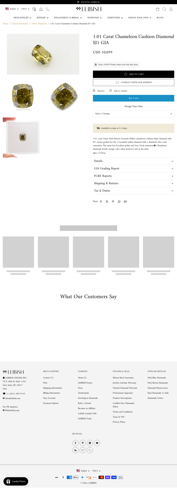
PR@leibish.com (12, 410)
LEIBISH (92, 483)
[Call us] (47, 9)
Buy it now (133, 98)
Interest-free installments (90, 2)
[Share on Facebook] (101, 201)
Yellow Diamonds (39, 24)
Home (5, 24)
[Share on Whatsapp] (119, 201)
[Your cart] (157, 9)
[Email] (83, 450)
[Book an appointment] (34, 9)
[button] (133, 74)
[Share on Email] (125, 201)
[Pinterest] (83, 443)
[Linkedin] (75, 450)
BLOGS (160, 18)
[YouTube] (97, 443)
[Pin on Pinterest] (113, 201)
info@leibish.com (12, 398)
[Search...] (164, 9)
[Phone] (90, 450)
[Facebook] (75, 443)
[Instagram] (90, 443)
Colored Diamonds (19, 24)
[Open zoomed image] (23, 96)
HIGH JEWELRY (21, 18)
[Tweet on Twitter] (107, 201)
